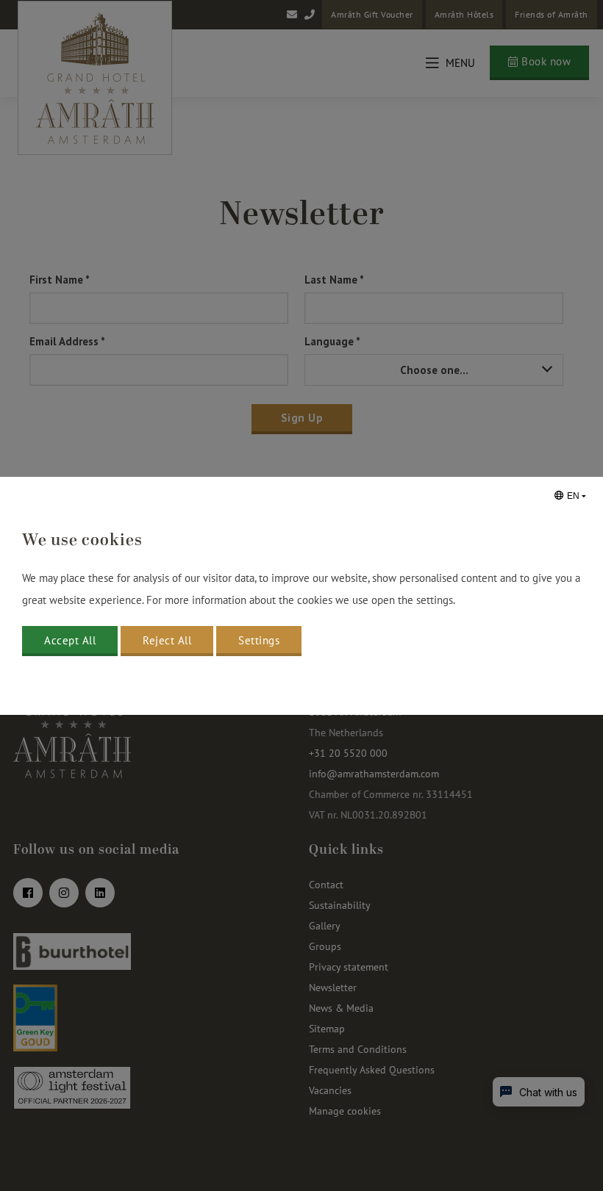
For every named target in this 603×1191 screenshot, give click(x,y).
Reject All (167, 640)
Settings (258, 640)
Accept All (70, 640)
